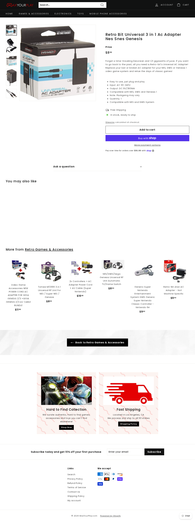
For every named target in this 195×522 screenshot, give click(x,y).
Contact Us (74, 491)
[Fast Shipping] (128, 390)
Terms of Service (77, 487)
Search (71, 474)
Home (9, 13)
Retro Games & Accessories (49, 249)
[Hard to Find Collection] (66, 390)
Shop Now (66, 427)
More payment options (147, 145)
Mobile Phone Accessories (108, 13)
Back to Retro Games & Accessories (99, 342)
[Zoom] (57, 63)
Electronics (63, 13)
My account (74, 500)
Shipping (109, 122)
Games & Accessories (34, 13)
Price (108, 47)
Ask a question (64, 166)
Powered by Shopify (110, 515)
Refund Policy (75, 483)
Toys (80, 13)
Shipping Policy (128, 424)
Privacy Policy (75, 478)
